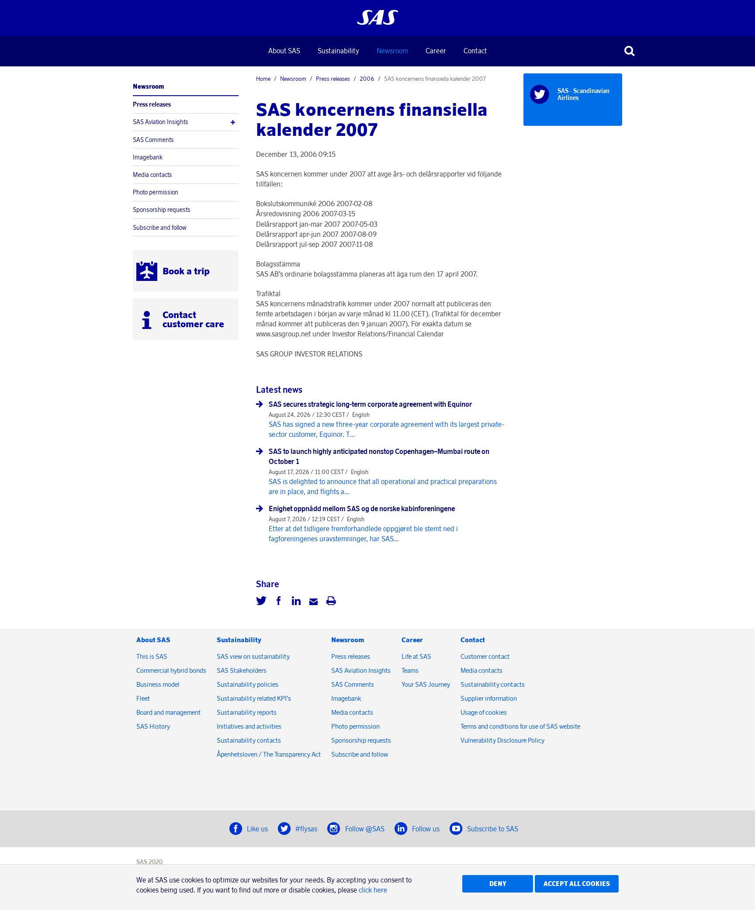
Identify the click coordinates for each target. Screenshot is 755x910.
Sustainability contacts (249, 740)
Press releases (152, 104)
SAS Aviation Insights (160, 122)
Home (263, 78)
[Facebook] (279, 602)
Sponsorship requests (161, 210)
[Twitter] (261, 602)
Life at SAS (416, 656)
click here (373, 890)
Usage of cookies (484, 712)
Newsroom (392, 50)
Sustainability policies (247, 684)
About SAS (284, 50)
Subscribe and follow (160, 228)
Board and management (168, 712)
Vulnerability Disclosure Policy (503, 740)
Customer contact (485, 656)
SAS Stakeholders (242, 670)
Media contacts (152, 175)
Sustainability (338, 50)
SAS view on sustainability (253, 656)
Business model (158, 684)
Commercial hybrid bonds (171, 670)
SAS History (153, 726)
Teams (410, 670)
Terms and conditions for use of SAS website (520, 726)
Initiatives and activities (249, 726)
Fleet (143, 698)
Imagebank (148, 157)
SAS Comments (153, 140)
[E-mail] (313, 602)
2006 (367, 78)
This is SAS (151, 656)
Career (436, 50)
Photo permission (155, 192)
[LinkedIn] (296, 602)
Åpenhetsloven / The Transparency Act (269, 754)
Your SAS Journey (426, 684)
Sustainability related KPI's (254, 698)
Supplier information (489, 698)
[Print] (331, 602)
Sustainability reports (247, 712)
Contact (475, 50)
